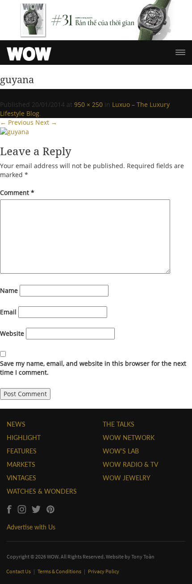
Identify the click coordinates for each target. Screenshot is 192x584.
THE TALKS (118, 424)
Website (12, 333)
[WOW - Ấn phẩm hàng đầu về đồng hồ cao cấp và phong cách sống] (29, 51)
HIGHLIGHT (24, 437)
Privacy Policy (103, 571)
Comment (17, 192)
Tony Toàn (142, 556)
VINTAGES (21, 478)
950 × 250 (88, 104)
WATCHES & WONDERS (42, 491)
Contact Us (18, 571)
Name (9, 290)
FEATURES (22, 451)
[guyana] (14, 131)
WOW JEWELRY (126, 478)
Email (8, 312)
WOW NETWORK (128, 437)
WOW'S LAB (121, 451)
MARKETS (21, 464)
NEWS (16, 424)
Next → (46, 122)
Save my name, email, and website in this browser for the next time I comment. (93, 368)
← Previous (16, 122)
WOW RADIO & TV (130, 464)
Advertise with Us (31, 527)
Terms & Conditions (60, 571)
